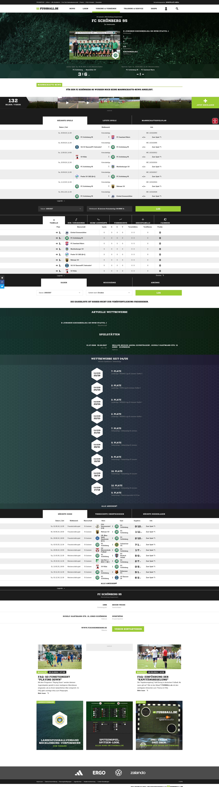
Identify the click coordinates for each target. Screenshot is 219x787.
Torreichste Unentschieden (109, 514)
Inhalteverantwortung (89, 781)
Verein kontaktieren (128, 629)
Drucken (158, 275)
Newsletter (99, 2)
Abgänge (155, 282)
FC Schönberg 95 (109, 594)
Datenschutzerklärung (51, 781)
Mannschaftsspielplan (154, 120)
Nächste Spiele (65, 120)
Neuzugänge (109, 282)
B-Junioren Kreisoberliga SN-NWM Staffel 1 (146, 31)
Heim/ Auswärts (98, 223)
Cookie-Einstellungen (103, 781)
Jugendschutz (78, 781)
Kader (64, 282)
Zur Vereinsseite (109, 24)
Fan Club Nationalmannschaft (70, 2)
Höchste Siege (65, 514)
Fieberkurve (120, 223)
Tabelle (54, 223)
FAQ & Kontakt (90, 2)
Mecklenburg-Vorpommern (113, 17)
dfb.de (48, 2)
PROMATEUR (40, 2)
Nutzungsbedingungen (65, 781)
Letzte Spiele (109, 120)
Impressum (39, 781)
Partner (82, 2)
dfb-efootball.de (55, 2)
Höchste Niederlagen (154, 514)
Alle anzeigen (108, 506)
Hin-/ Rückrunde (76, 223)
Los (158, 209)
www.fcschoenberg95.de (94, 628)
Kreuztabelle (143, 223)
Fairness (165, 223)
